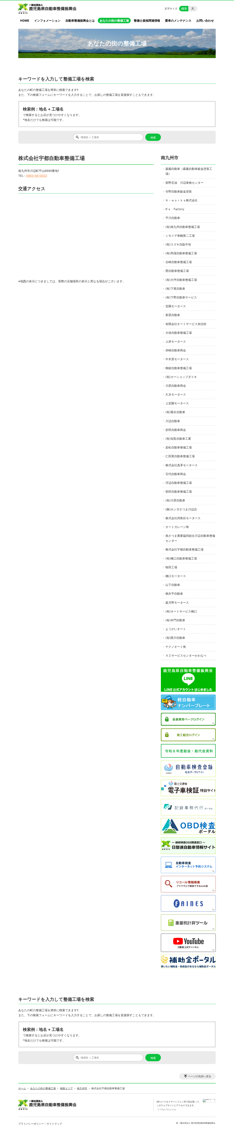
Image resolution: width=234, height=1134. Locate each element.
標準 (184, 8)
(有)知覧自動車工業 (178, 438)
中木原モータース (177, 359)
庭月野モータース (177, 602)
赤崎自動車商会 (175, 350)
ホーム (22, 1088)
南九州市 (169, 157)
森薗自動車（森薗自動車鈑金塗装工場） (188, 171)
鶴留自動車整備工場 (178, 368)
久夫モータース (175, 394)
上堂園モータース (177, 403)
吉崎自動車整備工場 (178, 262)
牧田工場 (171, 567)
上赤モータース (175, 341)
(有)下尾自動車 (175, 288)
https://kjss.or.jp (168, 1109)
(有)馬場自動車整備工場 (181, 253)
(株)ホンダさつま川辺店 (181, 509)
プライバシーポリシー (31, 1123)
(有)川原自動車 (175, 500)
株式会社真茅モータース (181, 465)
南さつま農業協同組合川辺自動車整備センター (190, 538)
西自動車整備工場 (177, 271)
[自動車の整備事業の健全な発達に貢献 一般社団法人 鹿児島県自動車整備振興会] (48, 8)
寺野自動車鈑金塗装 (178, 191)
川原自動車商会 (175, 385)
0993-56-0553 (36, 176)
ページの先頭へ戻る (199, 1076)
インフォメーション (47, 20)
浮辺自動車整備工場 (178, 483)
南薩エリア (66, 1088)
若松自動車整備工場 (178, 447)
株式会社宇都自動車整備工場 (184, 549)
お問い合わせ (205, 20)
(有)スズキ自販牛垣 (178, 244)
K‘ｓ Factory (174, 209)
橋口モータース (175, 576)
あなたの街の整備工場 (114, 20)
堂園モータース (175, 306)
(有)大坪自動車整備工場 (181, 280)
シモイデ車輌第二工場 (180, 235)
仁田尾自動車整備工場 (180, 456)
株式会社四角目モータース (183, 518)
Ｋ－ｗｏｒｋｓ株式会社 (181, 200)
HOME (24, 20)
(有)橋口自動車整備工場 (181, 558)
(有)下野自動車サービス (181, 297)
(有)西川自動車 (175, 638)
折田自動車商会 (175, 430)
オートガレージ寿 (177, 527)
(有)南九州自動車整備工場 (182, 227)
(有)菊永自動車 (175, 412)
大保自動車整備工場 (178, 333)
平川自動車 (172, 218)
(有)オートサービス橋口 (181, 611)
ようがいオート (175, 629)
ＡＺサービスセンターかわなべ (185, 655)
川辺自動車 (172, 421)
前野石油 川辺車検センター (184, 182)
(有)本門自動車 (175, 620)
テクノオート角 (175, 647)
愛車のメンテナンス (178, 20)
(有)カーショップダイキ (181, 377)
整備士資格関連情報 (147, 20)
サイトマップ (54, 1123)
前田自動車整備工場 (178, 491)
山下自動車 (172, 585)
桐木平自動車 (174, 593)
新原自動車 (172, 315)
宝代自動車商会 (175, 474)
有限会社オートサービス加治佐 (185, 324)
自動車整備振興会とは (80, 20)
